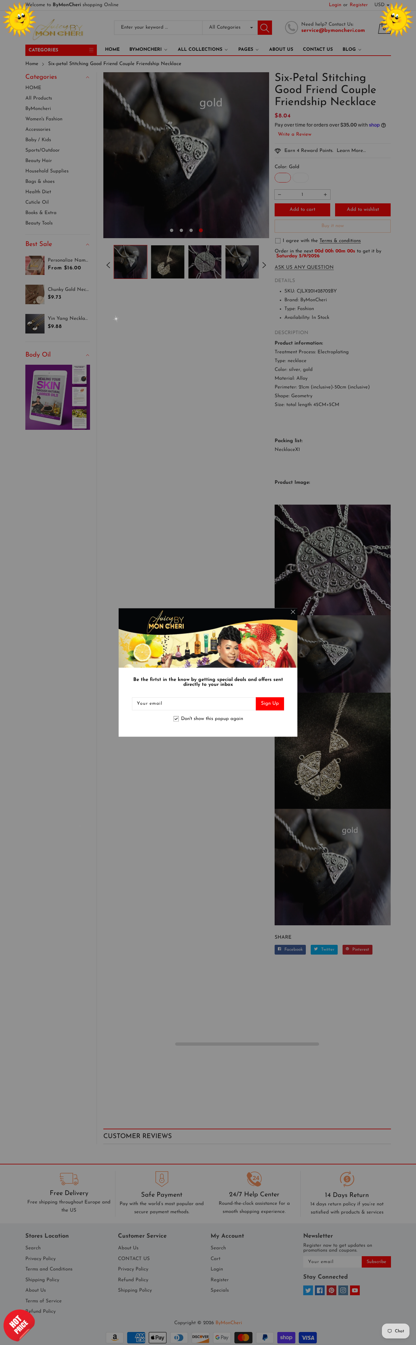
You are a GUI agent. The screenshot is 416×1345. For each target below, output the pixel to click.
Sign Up (270, 703)
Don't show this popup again (212, 718)
